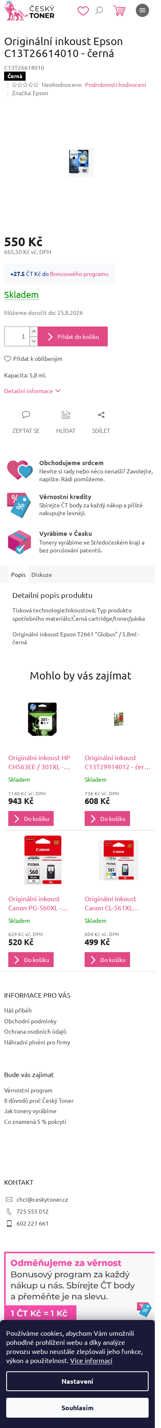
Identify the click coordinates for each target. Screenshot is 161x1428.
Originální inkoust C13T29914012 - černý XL (118, 762)
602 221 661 (33, 1223)
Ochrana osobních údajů (35, 1031)
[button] (42, 808)
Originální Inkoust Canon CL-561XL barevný (110, 903)
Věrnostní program (28, 1090)
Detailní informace (28, 390)
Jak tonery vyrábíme (30, 1110)
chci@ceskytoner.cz (42, 1199)
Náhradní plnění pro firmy (37, 1042)
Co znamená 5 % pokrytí (35, 1121)
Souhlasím (78, 1407)
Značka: (30, 92)
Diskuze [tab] (41, 574)
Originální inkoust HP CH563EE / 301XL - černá (39, 762)
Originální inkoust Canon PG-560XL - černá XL (35, 903)
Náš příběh (18, 1010)
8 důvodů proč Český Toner (38, 1100)
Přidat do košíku (78, 336)
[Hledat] (99, 10)
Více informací (91, 1360)
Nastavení (77, 1381)
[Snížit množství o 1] (33, 341)
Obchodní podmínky (30, 1021)
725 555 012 (33, 1211)
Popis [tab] (18, 574)
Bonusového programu (79, 273)
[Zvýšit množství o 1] (33, 331)
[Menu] (142, 10)
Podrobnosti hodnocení (115, 84)
